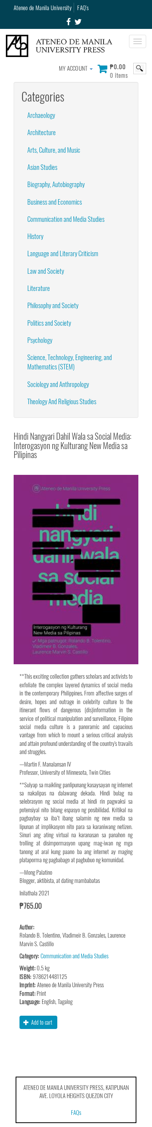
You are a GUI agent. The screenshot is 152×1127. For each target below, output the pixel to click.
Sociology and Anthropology (58, 384)
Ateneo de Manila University (43, 7)
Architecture (41, 132)
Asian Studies (42, 167)
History (35, 236)
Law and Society (45, 271)
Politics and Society (49, 323)
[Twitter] (78, 22)
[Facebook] (68, 22)
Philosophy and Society (52, 305)
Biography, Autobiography (56, 184)
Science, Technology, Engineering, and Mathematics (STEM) (69, 361)
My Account (74, 68)
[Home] (62, 46)
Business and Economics (54, 202)
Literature (38, 288)
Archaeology (41, 115)
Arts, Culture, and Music (53, 150)
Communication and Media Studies (65, 219)
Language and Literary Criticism (62, 253)
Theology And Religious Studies (61, 401)
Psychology (39, 340)
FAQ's (82, 7)
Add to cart (41, 1022)
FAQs (76, 1112)
